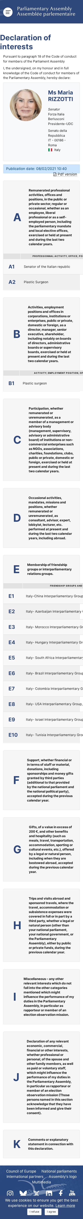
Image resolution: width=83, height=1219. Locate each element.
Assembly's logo (63, 1176)
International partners (25, 1176)
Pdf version (67, 174)
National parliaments (59, 1171)
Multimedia (41, 1182)
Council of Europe (21, 1171)
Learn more (65, 1205)
